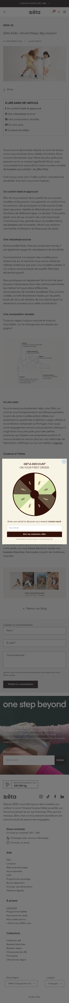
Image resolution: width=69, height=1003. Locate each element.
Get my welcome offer (34, 534)
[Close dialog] (64, 461)
